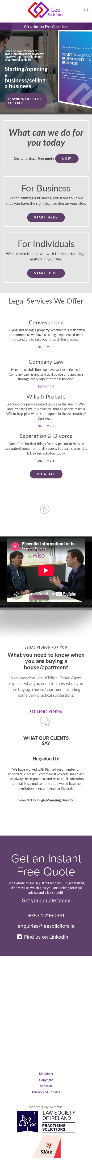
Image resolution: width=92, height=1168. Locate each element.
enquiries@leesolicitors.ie (46, 926)
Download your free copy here (25, 112)
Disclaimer (46, 1073)
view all (46, 474)
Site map (46, 1085)
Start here (46, 217)
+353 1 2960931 (46, 916)
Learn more (46, 386)
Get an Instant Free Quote (46, 865)
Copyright (46, 1079)
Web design (37, 1106)
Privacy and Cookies (46, 1092)
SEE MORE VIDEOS (46, 712)
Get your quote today (46, 900)
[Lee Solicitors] (46, 10)
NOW (66, 159)
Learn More (46, 346)
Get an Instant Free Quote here (46, 26)
